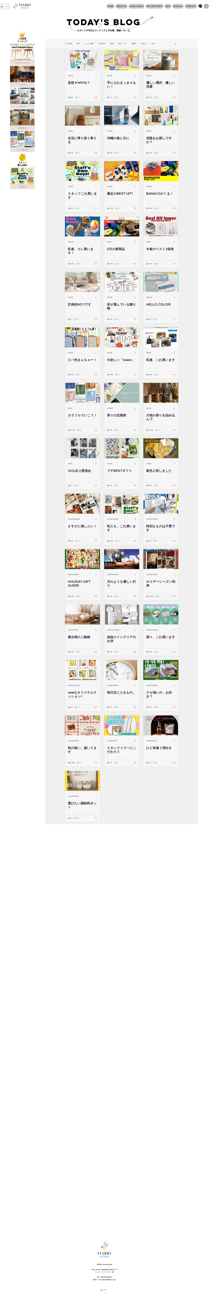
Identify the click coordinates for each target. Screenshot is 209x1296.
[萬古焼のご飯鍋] (82, 615)
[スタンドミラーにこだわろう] (121, 725)
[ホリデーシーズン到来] (160, 559)
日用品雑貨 (101, 43)
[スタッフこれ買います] (82, 171)
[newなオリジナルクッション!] (82, 670)
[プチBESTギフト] (121, 448)
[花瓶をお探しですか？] (160, 116)
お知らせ (144, 43)
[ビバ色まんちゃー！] (82, 337)
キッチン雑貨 (89, 43)
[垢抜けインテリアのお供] (121, 615)
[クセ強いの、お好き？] (160, 670)
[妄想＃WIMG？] (82, 60)
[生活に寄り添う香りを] (82, 116)
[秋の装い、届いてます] (82, 725)
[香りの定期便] (121, 393)
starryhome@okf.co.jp (107, 1280)
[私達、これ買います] (160, 337)
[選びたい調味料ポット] (82, 781)
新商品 (134, 43)
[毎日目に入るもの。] (121, 670)
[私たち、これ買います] (121, 504)
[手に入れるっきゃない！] (121, 60)
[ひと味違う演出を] (160, 725)
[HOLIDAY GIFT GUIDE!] (82, 559)
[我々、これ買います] (160, 615)
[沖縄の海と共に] (121, 116)
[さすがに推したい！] (82, 504)
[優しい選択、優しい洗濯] (160, 60)
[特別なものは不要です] (160, 504)
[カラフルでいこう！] (82, 393)
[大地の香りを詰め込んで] (160, 393)
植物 (111, 43)
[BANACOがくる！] (160, 171)
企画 (152, 43)
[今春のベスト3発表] (160, 226)
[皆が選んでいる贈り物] (121, 282)
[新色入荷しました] (160, 448)
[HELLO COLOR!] (160, 282)
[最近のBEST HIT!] (121, 171)
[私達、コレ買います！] (82, 226)
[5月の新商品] (121, 226)
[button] (22, 54)
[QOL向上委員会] (82, 448)
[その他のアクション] (96, 75)
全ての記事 (68, 43)
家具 (78, 43)
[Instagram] (206, 6)
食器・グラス (122, 43)
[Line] (200, 6)
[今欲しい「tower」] (121, 337)
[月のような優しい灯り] (121, 559)
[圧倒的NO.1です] (82, 282)
